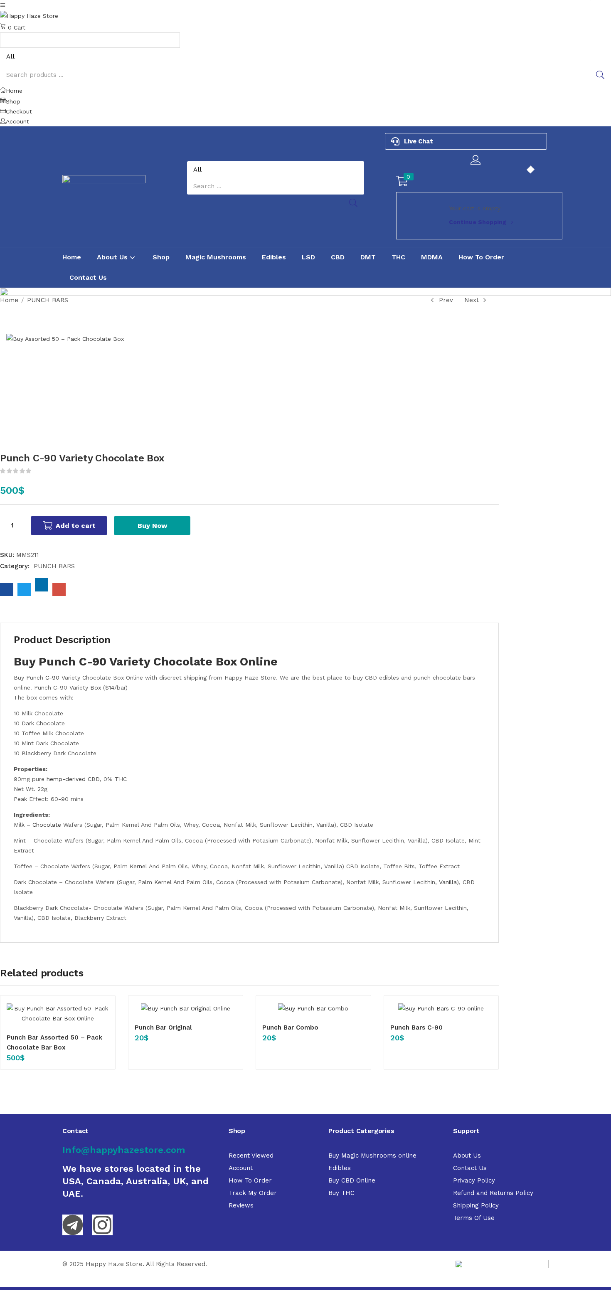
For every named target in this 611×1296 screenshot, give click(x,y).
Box (95, 687)
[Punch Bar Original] (186, 1008)
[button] (305, 26)
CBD (338, 257)
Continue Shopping (477, 222)
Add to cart (76, 526)
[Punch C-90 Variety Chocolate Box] (6, 589)
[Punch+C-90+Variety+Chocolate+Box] (24, 589)
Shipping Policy (476, 1205)
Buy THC (341, 1193)
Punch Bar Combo (290, 1027)
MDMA (432, 257)
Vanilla (448, 882)
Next (471, 300)
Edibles (274, 257)
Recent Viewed (251, 1155)
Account (241, 1168)
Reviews (241, 1205)
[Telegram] (72, 1225)
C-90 (52, 677)
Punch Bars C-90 (416, 1027)
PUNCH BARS (47, 300)
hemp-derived (66, 779)
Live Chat (418, 141)
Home (71, 257)
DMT (368, 257)
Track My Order (253, 1193)
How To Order (481, 257)
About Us (113, 257)
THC (398, 257)
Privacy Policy (474, 1180)
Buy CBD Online (351, 1180)
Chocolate (45, 824)
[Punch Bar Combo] (313, 1008)
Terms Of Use (474, 1218)
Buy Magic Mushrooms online (372, 1155)
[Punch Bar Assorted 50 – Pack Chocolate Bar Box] (58, 1013)
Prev (446, 300)
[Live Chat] (395, 141)
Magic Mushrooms (215, 257)
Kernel (138, 866)
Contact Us (88, 277)
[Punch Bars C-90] (441, 1008)
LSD (308, 257)
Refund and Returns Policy (493, 1193)
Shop (161, 257)
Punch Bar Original (163, 1027)
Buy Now (152, 526)
